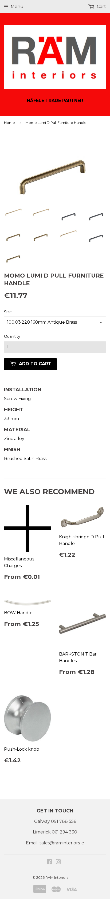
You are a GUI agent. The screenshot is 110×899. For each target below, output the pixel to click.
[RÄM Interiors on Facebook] (49, 862)
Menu (17, 6)
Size (8, 312)
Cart (101, 6)
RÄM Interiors (56, 877)
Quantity (12, 336)
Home (9, 122)
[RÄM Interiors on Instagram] (58, 862)
